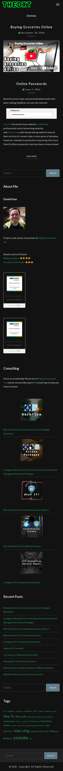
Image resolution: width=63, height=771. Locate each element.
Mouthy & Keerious (45, 717)
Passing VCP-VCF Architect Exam (19, 661)
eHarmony (12, 132)
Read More (32, 156)
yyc (30, 738)
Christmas (28, 711)
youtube (20, 737)
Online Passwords (31, 84)
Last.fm (7, 124)
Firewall (48, 711)
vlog (26, 730)
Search (53, 173)
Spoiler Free (21, 726)
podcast (25, 721)
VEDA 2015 (7, 731)
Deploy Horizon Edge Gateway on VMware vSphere (28, 667)
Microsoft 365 (32, 717)
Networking (8, 721)
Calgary (10, 711)
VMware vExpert (11, 258)
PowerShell (46, 721)
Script (14, 726)
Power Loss (34, 721)
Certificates (19, 711)
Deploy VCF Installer (13, 648)
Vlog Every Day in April (39, 731)
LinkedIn (41, 124)
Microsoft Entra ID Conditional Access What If (26, 510)
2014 (4, 711)
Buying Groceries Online (31, 27)
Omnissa (18, 721)
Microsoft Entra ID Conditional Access (22, 546)
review (6, 725)
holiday (54, 711)
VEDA (48, 725)
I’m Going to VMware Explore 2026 (20, 654)
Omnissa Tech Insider (14, 262)
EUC (35, 711)
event (41, 711)
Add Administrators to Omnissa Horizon (23, 674)
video (17, 731)
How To (8, 716)
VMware (54, 731)
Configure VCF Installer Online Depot (22, 582)
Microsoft (21, 716)
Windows (7, 738)
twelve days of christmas (35, 725)
